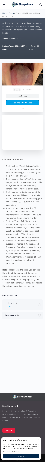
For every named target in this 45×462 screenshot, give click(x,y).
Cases (11, 13)
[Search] (40, 4)
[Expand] (5, 303)
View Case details (10, 38)
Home (4, 13)
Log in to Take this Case (22, 103)
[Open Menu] (3, 4)
